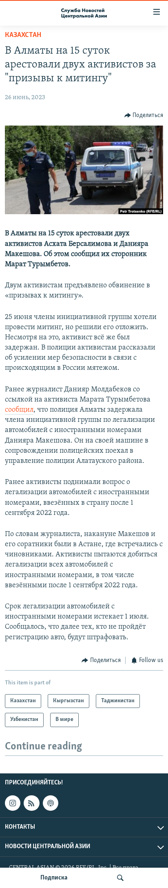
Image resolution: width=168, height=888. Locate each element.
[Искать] (120, 878)
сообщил (19, 410)
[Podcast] (50, 803)
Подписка (53, 878)
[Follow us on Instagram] (12, 803)
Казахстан (23, 35)
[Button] (144, 115)
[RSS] (31, 803)
